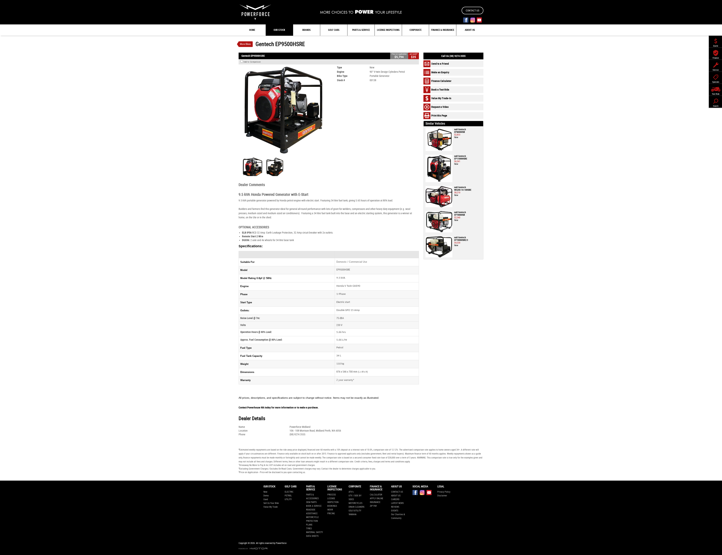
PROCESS (331, 494)
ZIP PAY (373, 506)
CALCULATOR (376, 494)
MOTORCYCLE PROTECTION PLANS (312, 521)
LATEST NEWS (397, 503)
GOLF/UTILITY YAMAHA (355, 512)
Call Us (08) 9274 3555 (453, 55)
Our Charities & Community (398, 516)
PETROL (288, 495)
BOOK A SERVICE (314, 506)
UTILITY (288, 499)
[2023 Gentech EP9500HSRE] (283, 110)
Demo (266, 495)
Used (265, 499)
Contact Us (472, 10)
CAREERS (395, 499)
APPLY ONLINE (376, 498)
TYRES (309, 528)
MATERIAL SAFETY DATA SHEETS (314, 534)
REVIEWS (395, 507)
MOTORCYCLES (355, 503)
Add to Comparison (252, 62)
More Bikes (245, 44)
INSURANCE (375, 502)
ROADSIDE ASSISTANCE (312, 511)
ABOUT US (395, 495)
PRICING (331, 513)
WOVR (330, 509)
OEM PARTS (311, 502)
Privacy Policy (443, 492)
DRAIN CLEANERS (356, 507)
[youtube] (479, 20)
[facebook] (465, 20)
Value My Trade (270, 507)
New (265, 492)
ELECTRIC (289, 492)
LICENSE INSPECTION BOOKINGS (332, 502)
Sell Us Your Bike (271, 503)
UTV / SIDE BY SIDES (355, 497)
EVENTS (394, 510)
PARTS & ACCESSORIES (312, 496)
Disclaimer (442, 495)
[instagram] (472, 20)
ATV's (351, 492)
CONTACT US (397, 492)
